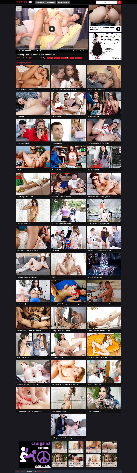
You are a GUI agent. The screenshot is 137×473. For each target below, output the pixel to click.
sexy (71, 58)
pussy (50, 58)
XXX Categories (64, 2)
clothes (78, 58)
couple (57, 58)
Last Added (40, 2)
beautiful (65, 58)
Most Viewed (51, 2)
